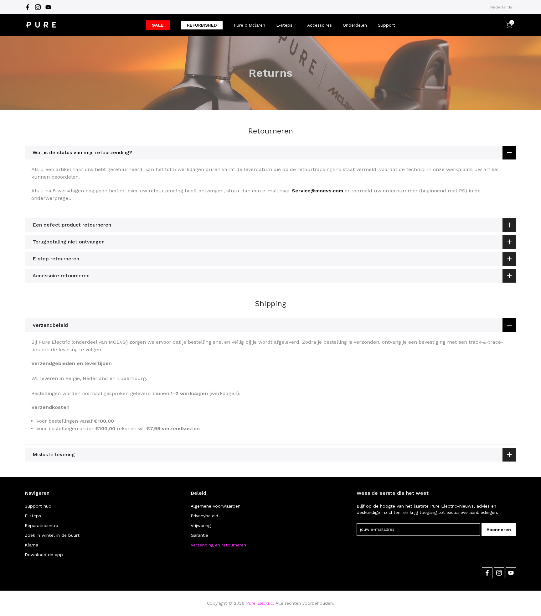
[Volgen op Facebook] (27, 7)
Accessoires (319, 25)
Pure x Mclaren (249, 25)
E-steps (284, 25)
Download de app (44, 554)
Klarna (31, 544)
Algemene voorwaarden (215, 506)
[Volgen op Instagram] (38, 7)
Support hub (38, 506)
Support (386, 25)
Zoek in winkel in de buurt (52, 535)
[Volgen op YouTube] (48, 7)
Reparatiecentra (41, 525)
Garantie (199, 535)
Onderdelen (355, 25)
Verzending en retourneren (218, 544)
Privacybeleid (204, 515)
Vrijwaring (201, 525)
